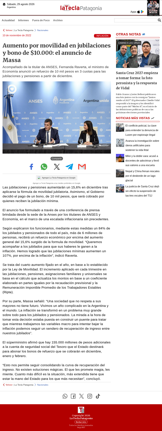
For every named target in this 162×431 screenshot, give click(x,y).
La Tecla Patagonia (23, 30)
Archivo (58, 20)
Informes (23, 20)
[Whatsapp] (65, 396)
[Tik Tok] (98, 396)
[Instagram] (89, 396)
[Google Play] (142, 11)
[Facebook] (73, 396)
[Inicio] (4, 4)
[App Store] (138, 11)
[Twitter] (81, 396)
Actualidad (8, 20)
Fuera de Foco (41, 20)
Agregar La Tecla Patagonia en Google (58, 178)
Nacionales (42, 30)
